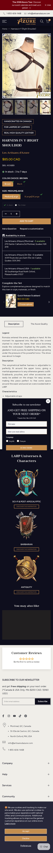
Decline (25, 838)
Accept (25, 831)
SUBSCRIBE (26, 447)
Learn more (10, 823)
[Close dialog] (48, 401)
